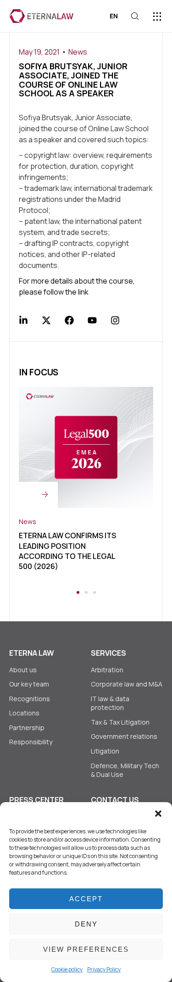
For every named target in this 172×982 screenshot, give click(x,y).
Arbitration (107, 669)
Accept (86, 899)
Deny (86, 924)
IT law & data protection (110, 703)
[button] (158, 813)
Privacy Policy (104, 969)
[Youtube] (92, 320)
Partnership (26, 727)
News (77, 52)
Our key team (29, 684)
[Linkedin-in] (23, 320)
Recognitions (29, 698)
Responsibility (30, 741)
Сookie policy (67, 969)
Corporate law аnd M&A (126, 684)
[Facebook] (69, 320)
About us (23, 669)
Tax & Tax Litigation (121, 722)
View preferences (86, 949)
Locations (24, 713)
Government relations (124, 736)
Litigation (105, 751)
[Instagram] (115, 320)
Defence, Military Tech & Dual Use (125, 770)
